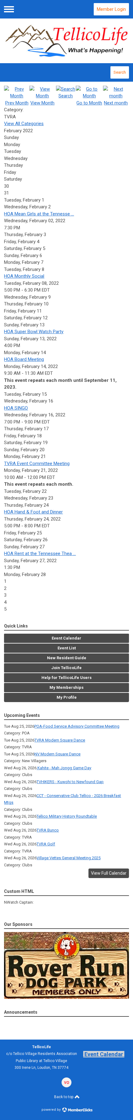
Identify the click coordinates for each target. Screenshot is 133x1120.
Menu (9, 9)
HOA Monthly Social (24, 276)
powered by (51, 1110)
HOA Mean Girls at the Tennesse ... (39, 214)
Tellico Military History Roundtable (66, 816)
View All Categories (24, 123)
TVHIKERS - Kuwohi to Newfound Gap (70, 781)
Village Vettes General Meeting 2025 (68, 858)
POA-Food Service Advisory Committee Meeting (76, 726)
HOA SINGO (16, 408)
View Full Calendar (109, 873)
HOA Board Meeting (24, 359)
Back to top (64, 1097)
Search (120, 72)
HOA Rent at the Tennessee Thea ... (40, 553)
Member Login (111, 9)
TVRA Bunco (47, 830)
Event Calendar (103, 1054)
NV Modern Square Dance (57, 754)
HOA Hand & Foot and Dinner (33, 512)
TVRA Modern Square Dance (59, 740)
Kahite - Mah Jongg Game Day (63, 768)
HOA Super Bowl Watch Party (33, 331)
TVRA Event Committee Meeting (37, 463)
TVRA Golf (45, 844)
